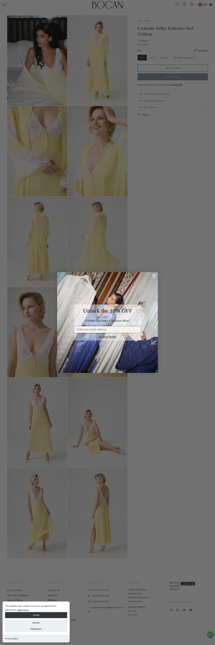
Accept (36, 615)
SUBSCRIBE (108, 337)
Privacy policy (11, 638)
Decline (36, 623)
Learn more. (23, 610)
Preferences (36, 629)
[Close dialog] (154, 276)
